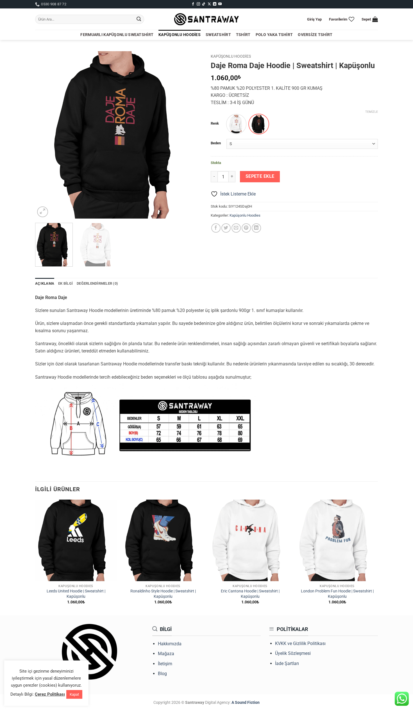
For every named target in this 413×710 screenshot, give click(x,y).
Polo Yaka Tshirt (274, 34)
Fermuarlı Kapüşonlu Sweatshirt (116, 34)
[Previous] (45, 135)
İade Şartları (287, 663)
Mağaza (166, 653)
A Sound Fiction (245, 702)
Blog (162, 673)
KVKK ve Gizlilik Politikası (300, 643)
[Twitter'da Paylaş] (226, 228)
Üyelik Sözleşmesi (293, 653)
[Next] (192, 135)
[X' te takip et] (209, 4)
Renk (215, 123)
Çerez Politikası (50, 694)
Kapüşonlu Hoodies (179, 34)
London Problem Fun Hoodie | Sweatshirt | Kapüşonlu (337, 594)
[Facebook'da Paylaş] (216, 228)
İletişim (165, 663)
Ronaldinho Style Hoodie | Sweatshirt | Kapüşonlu (163, 594)
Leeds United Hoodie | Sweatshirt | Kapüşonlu (76, 594)
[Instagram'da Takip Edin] (198, 4)
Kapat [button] (74, 694)
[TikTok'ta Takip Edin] (203, 4)
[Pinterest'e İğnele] (246, 228)
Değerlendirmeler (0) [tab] (97, 283)
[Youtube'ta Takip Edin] (220, 4)
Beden (216, 143)
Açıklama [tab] (44, 283)
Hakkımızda (169, 643)
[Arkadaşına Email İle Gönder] (236, 228)
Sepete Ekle (260, 176)
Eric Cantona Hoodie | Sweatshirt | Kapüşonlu (250, 594)
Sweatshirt (218, 34)
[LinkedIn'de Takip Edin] (214, 4)
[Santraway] (206, 19)
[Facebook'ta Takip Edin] (193, 4)
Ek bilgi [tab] (65, 283)
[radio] (236, 124)
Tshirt (243, 34)
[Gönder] (139, 19)
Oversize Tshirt (315, 34)
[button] (314, 19)
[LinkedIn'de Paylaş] (256, 228)
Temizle (371, 112)
